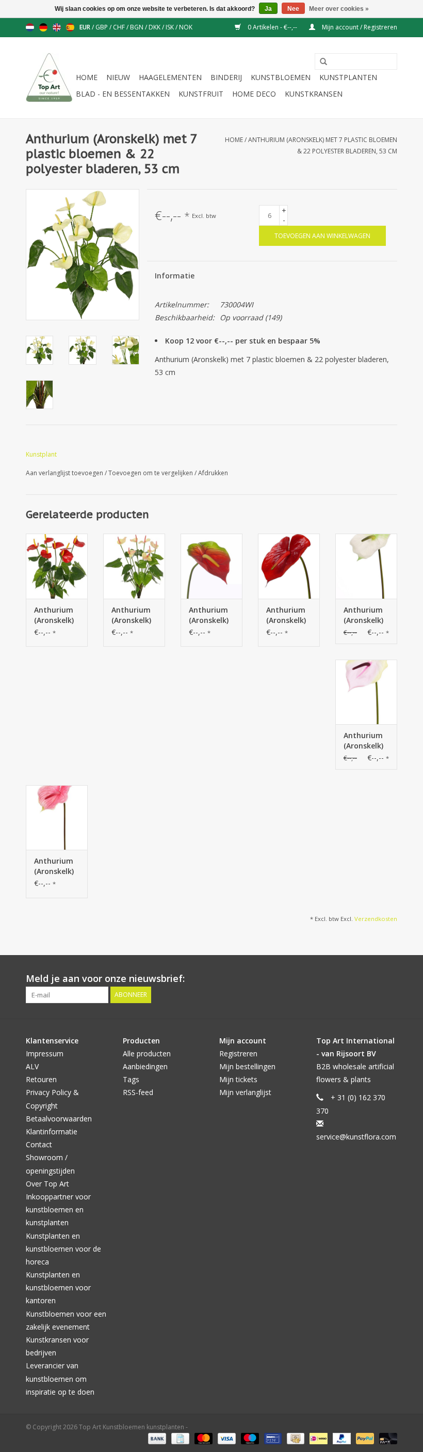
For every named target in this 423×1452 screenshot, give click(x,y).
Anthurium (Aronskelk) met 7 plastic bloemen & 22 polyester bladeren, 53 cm (56, 615)
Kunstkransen (314, 94)
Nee (293, 8)
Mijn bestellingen (247, 1066)
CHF (119, 27)
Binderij (226, 77)
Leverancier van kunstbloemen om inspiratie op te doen (60, 1378)
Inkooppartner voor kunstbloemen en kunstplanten (58, 1209)
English (57, 27)
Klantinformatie (51, 1131)
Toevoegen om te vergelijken (151, 473)
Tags (131, 1079)
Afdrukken (213, 473)
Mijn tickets (238, 1079)
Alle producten (147, 1053)
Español (70, 27)
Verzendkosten (375, 919)
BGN (137, 27)
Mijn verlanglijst (245, 1092)
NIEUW (118, 77)
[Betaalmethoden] (156, 1437)
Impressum (44, 1053)
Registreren (238, 1053)
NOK (185, 27)
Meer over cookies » (339, 8)
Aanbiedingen (145, 1066)
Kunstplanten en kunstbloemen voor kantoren (58, 1287)
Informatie (174, 275)
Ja (268, 8)
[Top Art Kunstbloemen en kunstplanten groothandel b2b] (49, 78)
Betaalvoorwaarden (59, 1118)
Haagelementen (170, 77)
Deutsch (43, 27)
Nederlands (30, 27)
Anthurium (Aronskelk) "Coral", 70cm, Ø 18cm (209, 615)
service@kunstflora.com (356, 1137)
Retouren (41, 1079)
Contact (39, 1144)
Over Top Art (47, 1184)
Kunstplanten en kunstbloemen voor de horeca (63, 1249)
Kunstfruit (200, 94)
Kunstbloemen (281, 77)
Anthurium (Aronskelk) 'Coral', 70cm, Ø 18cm (54, 866)
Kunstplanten (348, 77)
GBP (102, 27)
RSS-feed (138, 1092)
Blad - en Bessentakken (123, 94)
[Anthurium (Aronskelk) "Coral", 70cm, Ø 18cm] (211, 566)
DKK (155, 27)
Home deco (254, 94)
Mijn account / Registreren (358, 27)
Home (86, 77)
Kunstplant (41, 454)
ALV (32, 1066)
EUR (85, 27)
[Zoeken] (320, 62)
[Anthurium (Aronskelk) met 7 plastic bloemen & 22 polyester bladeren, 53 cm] (57, 566)
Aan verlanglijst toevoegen (65, 473)
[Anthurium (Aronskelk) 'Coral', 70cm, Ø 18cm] (57, 817)
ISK (170, 27)
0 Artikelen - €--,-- (272, 27)
